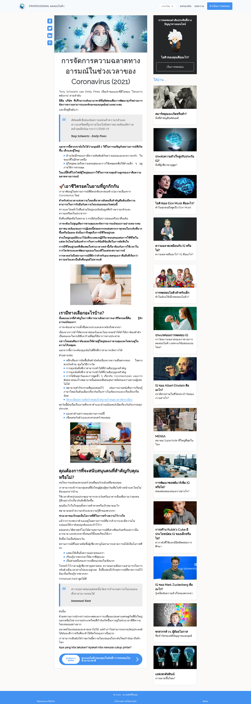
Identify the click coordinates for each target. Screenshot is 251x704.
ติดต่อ (205, 701)
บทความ (199, 6)
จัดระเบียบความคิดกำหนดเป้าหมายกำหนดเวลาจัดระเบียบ (99, 399)
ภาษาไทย (165, 6)
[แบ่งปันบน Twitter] (49, 28)
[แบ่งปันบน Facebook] (49, 21)
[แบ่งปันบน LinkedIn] (49, 35)
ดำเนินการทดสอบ (220, 6)
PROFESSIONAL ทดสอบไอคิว (46, 6)
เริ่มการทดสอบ (175, 66)
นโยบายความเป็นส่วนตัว (125, 701)
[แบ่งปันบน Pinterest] (49, 42)
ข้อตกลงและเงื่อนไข (46, 701)
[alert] (100, 659)
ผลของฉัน (185, 6)
